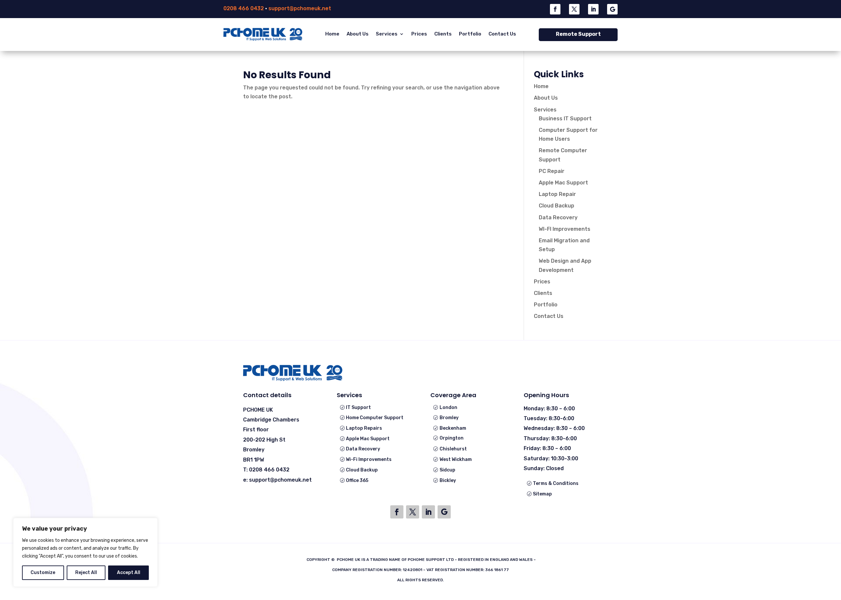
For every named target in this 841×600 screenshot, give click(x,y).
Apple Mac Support (563, 183)
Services (387, 34)
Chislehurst (453, 449)
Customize (43, 572)
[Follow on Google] (612, 9)
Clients (443, 34)
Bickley (448, 480)
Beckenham (453, 428)
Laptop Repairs (364, 428)
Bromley (449, 417)
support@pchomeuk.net (299, 8)
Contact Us (502, 34)
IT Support (358, 407)
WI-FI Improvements (564, 229)
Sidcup (447, 470)
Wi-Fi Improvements (369, 459)
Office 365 (357, 480)
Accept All (128, 572)
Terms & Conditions (556, 483)
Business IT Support (565, 118)
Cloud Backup (556, 206)
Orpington (452, 438)
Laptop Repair (557, 194)
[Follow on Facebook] (555, 9)
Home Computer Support (374, 417)
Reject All (86, 572)
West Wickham (456, 459)
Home (332, 34)
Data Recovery (558, 217)
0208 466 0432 (243, 8)
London (448, 407)
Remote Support (578, 34)
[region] (85, 552)
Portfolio (470, 34)
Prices (419, 34)
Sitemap (542, 494)
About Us (358, 34)
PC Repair (551, 171)
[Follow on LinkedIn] (593, 9)
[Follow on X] (574, 9)
